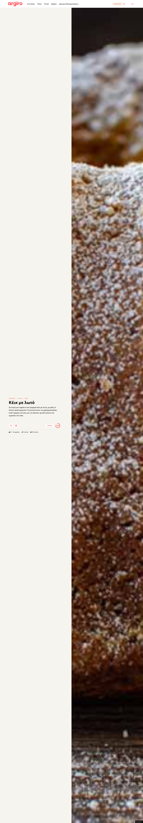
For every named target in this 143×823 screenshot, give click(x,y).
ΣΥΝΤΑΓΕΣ (12, 398)
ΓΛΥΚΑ (20, 398)
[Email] (38, 426)
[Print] (16, 426)
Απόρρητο (139, 822)
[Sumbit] (124, 4)
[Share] (11, 426)
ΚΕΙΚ (26, 398)
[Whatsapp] (32, 426)
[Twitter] (22, 426)
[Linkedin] (27, 426)
